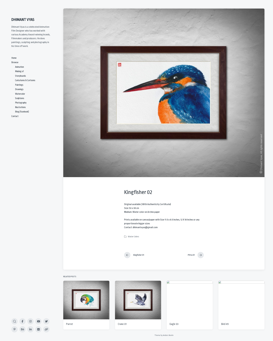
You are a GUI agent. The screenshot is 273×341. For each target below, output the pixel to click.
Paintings (19, 85)
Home (13, 58)
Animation (19, 67)
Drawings (19, 89)
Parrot (69, 324)
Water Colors (133, 236)
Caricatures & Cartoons (25, 80)
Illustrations (20, 107)
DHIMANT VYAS (22, 19)
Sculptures (19, 98)
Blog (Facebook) (22, 111)
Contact (14, 116)
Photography (20, 102)
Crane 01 (122, 324)
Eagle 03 (174, 324)
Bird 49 (224, 324)
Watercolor (20, 94)
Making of (19, 71)
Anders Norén (168, 335)
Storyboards (20, 76)
